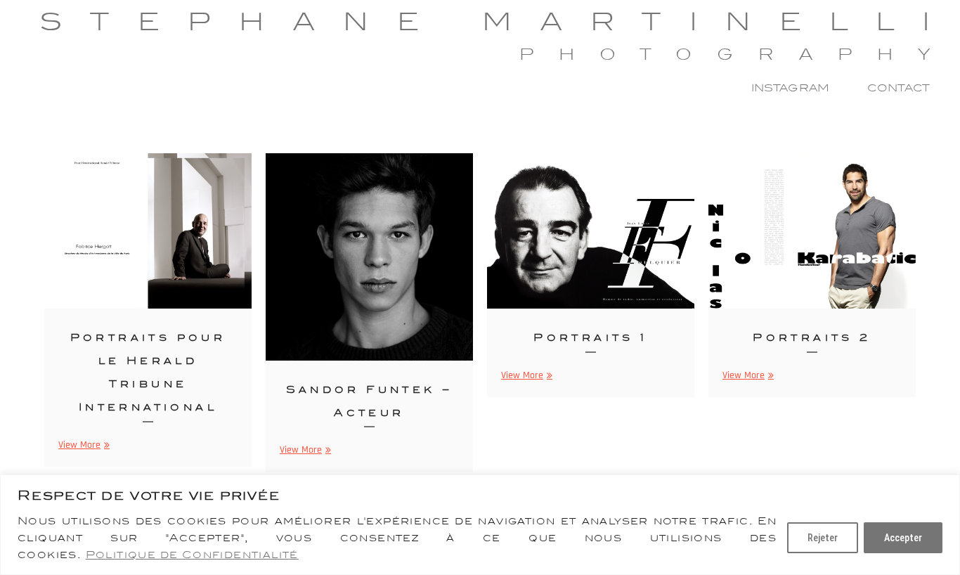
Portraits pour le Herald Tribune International (148, 372)
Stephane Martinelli (499, 22)
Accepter (903, 537)
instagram (790, 87)
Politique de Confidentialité (192, 554)
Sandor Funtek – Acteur (369, 401)
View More (82, 445)
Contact (898, 87)
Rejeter (822, 537)
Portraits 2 (812, 337)
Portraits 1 (590, 337)
